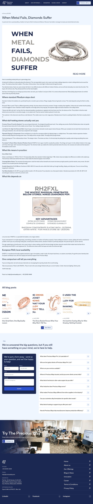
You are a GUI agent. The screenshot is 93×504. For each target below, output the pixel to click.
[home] (7, 3)
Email (5, 371)
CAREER (64, 2)
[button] (36, 3)
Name (5, 365)
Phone (21, 365)
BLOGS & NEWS (56, 2)
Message (6, 377)
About (27, 2)
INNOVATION (46, 2)
